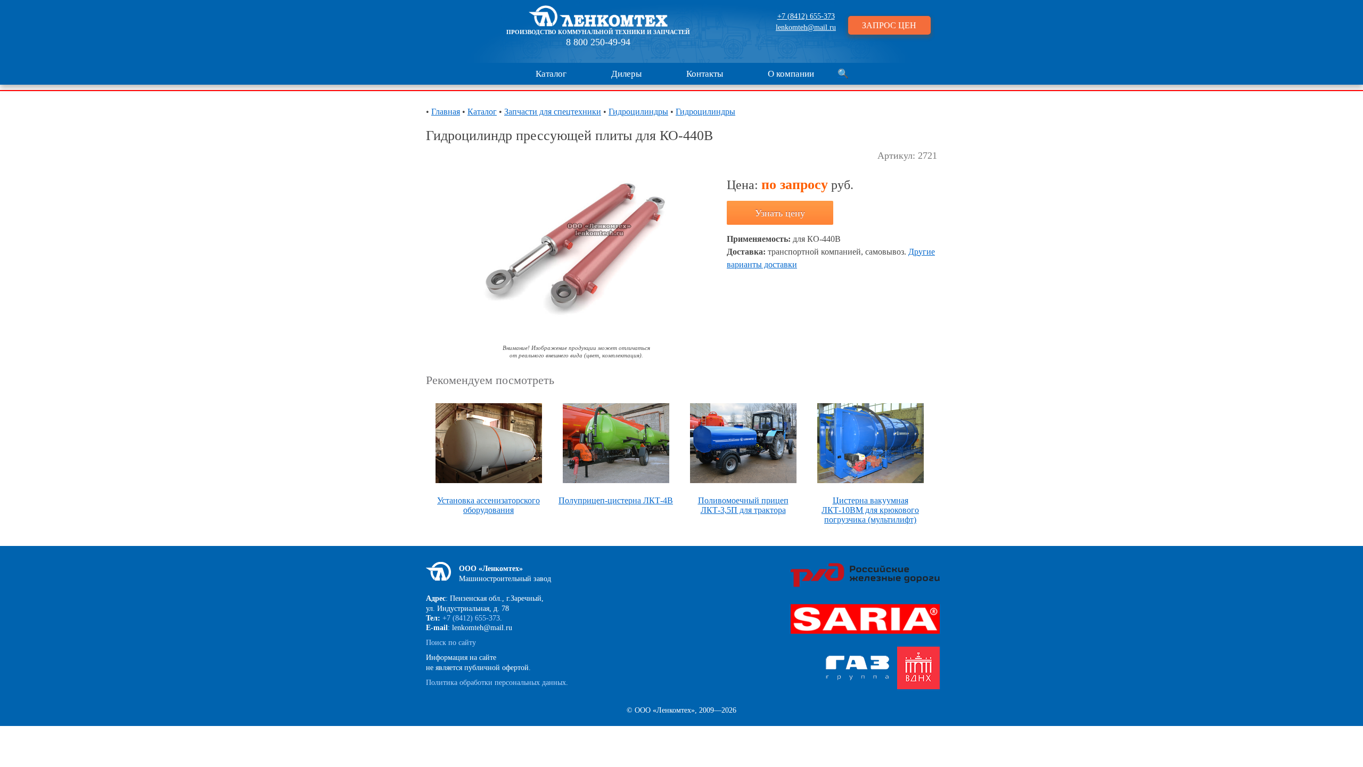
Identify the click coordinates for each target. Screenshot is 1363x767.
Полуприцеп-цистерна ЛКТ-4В (616, 500)
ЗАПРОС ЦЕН (889, 25)
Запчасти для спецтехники (552, 111)
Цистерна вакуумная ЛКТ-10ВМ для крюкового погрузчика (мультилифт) (870, 510)
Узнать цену (780, 213)
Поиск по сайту (451, 643)
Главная (445, 111)
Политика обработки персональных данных (496, 683)
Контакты (704, 74)
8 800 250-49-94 (598, 42)
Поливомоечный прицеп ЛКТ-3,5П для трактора (743, 505)
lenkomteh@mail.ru (806, 27)
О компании (791, 74)
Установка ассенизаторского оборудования (488, 505)
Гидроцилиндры (638, 111)
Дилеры (626, 74)
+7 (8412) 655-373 (806, 16)
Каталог (551, 74)
